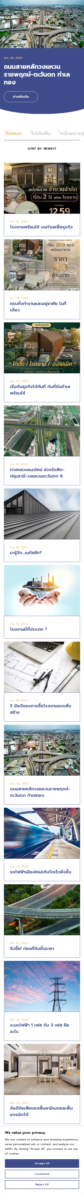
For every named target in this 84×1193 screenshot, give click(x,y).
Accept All (42, 1163)
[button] (6, 27)
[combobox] (42, 148)
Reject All (42, 1184)
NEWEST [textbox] (50, 148)
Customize (42, 1174)
